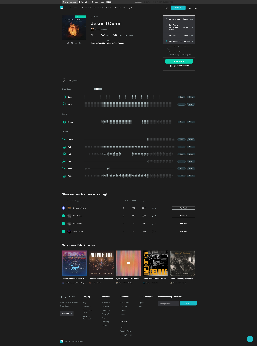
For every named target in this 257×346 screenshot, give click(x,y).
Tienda (104, 325)
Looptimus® (106, 310)
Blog (84, 303)
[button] (74, 27)
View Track (183, 208)
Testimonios (87, 306)
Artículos (123, 306)
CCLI (122, 327)
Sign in (167, 8)
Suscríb (188, 303)
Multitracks (106, 303)
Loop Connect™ (120, 8)
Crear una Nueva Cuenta (69, 303)
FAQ (140, 306)
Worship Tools (125, 331)
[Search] (195, 8)
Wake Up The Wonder (115, 43)
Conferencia (125, 303)
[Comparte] (68, 43)
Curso (122, 314)
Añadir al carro (179, 61)
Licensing (105, 322)
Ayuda (130, 8)
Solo (181, 97)
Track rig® (105, 314)
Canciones (73, 8)
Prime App (105, 306)
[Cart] (190, 8)
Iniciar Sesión (65, 306)
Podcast (123, 310)
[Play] (64, 81)
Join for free (178, 8)
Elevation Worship (98, 43)
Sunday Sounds (126, 335)
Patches (105, 318)
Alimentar (109, 8)
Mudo (191, 97)
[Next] (194, 263)
